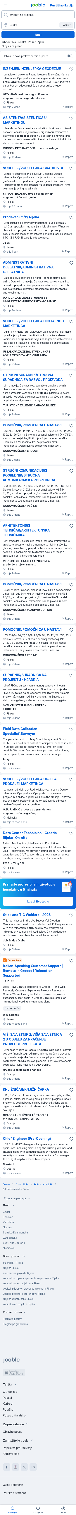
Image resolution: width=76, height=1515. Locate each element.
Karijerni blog (11, 1454)
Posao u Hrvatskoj (14, 1415)
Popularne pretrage (15, 1198)
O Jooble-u (10, 1392)
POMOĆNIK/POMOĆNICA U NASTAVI (32, 425)
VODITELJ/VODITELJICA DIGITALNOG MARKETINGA (33, 323)
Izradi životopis (38, 901)
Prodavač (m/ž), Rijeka (21, 217)
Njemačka (9, 1248)
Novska (7, 1227)
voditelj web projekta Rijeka (19, 1304)
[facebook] (6, 1467)
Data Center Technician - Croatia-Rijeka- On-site (30, 835)
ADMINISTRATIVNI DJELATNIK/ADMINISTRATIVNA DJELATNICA (28, 267)
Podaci (7, 1398)
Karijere (8, 1403)
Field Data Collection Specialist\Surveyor (20, 731)
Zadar (6, 1211)
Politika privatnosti (14, 1493)
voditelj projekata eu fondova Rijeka (24, 1293)
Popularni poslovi (12, 1318)
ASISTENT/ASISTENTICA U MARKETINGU (25, 120)
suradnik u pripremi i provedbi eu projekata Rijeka (31, 1278)
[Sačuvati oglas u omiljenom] (71, 69)
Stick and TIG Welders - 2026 (27, 915)
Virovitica (8, 1222)
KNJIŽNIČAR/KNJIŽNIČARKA (26, 1089)
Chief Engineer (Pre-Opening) (27, 1138)
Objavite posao (12, 1431)
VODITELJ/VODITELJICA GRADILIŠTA (33, 168)
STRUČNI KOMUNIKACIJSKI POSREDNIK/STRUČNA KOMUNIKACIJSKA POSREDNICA (29, 475)
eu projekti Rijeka (13, 1262)
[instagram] (15, 1467)
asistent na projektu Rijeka (18, 1273)
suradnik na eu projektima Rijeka (22, 1283)
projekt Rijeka (11, 1267)
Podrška (8, 1409)
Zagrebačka (10, 1237)
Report (69, 106)
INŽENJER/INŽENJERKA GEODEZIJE (32, 69)
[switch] (70, 56)
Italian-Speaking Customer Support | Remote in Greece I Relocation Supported (33, 970)
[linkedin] (33, 1467)
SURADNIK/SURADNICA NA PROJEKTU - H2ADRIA (25, 677)
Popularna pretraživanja (17, 1448)
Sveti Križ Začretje (14, 1242)
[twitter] (24, 1467)
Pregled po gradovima (15, 1324)
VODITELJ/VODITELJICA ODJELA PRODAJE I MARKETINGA (30, 781)
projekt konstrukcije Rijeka (18, 1298)
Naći (38, 35)
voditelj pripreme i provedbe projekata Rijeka (28, 1288)
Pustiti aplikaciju (62, 5)
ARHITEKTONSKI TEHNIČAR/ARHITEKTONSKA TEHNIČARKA (26, 530)
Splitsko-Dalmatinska (15, 1232)
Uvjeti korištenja (13, 1485)
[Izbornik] (5, 5)
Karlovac (8, 1217)
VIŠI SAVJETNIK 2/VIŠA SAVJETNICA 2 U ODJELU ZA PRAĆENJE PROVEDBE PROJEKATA (32, 1039)
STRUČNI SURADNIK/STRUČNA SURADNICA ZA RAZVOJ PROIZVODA (33, 377)
